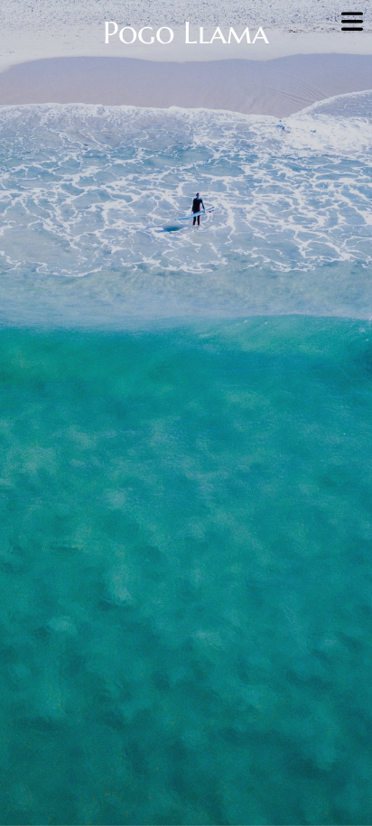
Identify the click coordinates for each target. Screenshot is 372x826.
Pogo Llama (186, 33)
